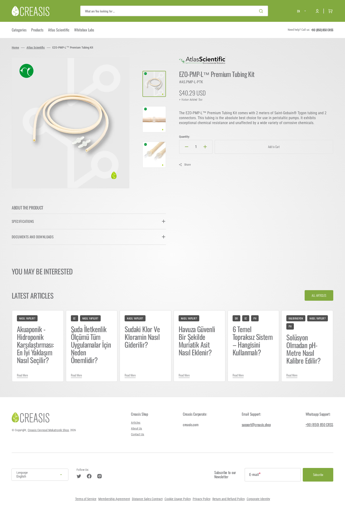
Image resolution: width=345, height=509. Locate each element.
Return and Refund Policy (228, 499)
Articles (135, 422)
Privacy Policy (202, 499)
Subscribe (318, 474)
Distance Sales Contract (147, 499)
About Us (136, 428)
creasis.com (190, 424)
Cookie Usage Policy (178, 499)
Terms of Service (85, 499)
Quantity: (184, 136)
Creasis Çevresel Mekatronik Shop (48, 430)
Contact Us (137, 434)
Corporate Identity (258, 499)
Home (15, 47)
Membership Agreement (114, 499)
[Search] (262, 11)
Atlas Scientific (36, 47)
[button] (317, 11)
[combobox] (174, 11)
